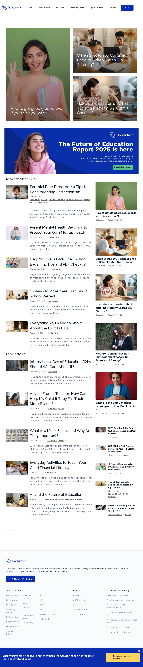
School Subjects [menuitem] (77, 8)
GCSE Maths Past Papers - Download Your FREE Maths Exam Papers (121, 449)
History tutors (12, 622)
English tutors (12, 600)
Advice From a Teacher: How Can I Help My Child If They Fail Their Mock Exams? (59, 399)
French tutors (12, 626)
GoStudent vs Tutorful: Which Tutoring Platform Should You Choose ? (114, 308)
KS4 (41, 609)
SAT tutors (78, 605)
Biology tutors (13, 617)
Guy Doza (112, 437)
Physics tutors (12, 605)
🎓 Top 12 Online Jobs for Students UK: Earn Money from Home (121, 467)
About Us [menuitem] (112, 8)
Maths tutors (12, 595)
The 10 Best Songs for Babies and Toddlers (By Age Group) (120, 485)
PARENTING (35, 200)
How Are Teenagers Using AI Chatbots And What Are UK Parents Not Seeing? (113, 357)
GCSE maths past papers (118, 627)
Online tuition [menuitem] (44, 8)
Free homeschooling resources (121, 600)
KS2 (41, 600)
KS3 (41, 605)
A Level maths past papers (119, 632)
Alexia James (114, 455)
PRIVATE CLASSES (74, 200)
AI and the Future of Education (56, 494)
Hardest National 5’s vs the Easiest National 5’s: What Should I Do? (121, 508)
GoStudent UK (114, 473)
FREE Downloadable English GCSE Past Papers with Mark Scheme (122, 431)
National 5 (44, 619)
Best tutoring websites (117, 595)
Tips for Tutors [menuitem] (96, 8)
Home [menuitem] (29, 8)
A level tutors (79, 595)
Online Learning (57, 200)
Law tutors (28, 603)
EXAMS (44, 200)
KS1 (41, 595)
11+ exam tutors (80, 609)
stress (41, 202)
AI (123, 364)
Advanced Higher (47, 614)
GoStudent (100, 220)
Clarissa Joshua (115, 491)
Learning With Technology (68, 499)
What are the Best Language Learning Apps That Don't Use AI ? (115, 406)
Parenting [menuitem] (59, 8)
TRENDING (52, 372)
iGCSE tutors (79, 614)
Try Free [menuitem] (127, 8)
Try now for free (20, 579)
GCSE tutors (79, 600)
